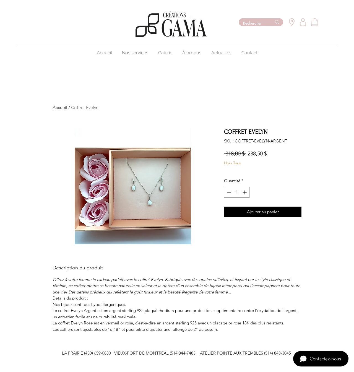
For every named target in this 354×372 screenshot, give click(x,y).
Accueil (60, 107)
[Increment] (245, 192)
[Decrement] (228, 192)
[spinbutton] (236, 192)
